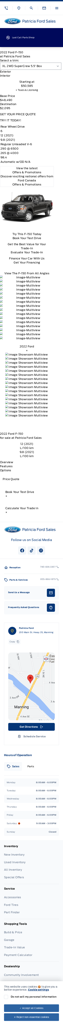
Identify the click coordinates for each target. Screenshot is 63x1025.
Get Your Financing (27, 262)
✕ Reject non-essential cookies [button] (31, 1017)
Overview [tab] (6, 462)
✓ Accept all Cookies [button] (31, 1008)
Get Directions (31, 727)
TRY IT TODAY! (10, 120)
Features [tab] (6, 466)
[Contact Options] (44, 8)
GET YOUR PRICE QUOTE (18, 114)
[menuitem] (31, 864)
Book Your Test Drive (27, 238)
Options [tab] (5, 470)
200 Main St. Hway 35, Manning (36, 632)
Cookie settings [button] (38, 989)
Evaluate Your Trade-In (27, 252)
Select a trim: (9, 60)
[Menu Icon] (57, 8)
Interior (5, 75)
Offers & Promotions (26, 184)
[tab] (27, 72)
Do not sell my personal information (33, 996)
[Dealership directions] (31, 686)
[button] (6, 8)
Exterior (5, 71)
